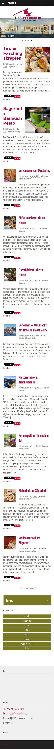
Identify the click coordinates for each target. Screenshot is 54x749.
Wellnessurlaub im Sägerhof (29, 540)
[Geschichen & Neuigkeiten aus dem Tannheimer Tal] (27, 19)
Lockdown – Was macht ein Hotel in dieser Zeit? (33, 327)
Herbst (27, 634)
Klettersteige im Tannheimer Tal (28, 380)
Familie (21, 448)
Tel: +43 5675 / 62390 (13, 709)
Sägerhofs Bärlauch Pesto (12, 116)
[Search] (47, 600)
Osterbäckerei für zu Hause (31, 272)
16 (27, 588)
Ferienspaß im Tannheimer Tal (34, 438)
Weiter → (33, 588)
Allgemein (12, 66)
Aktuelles (11, 131)
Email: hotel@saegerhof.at (15, 713)
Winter (34, 338)
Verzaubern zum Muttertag (34, 170)
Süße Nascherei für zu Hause (32, 220)
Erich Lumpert (9, 64)
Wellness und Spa (30, 551)
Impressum (6, 744)
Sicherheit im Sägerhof (32, 490)
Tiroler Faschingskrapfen (12, 53)
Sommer (28, 178)
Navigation (12, 2)
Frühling (17, 131)
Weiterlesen (7, 99)
